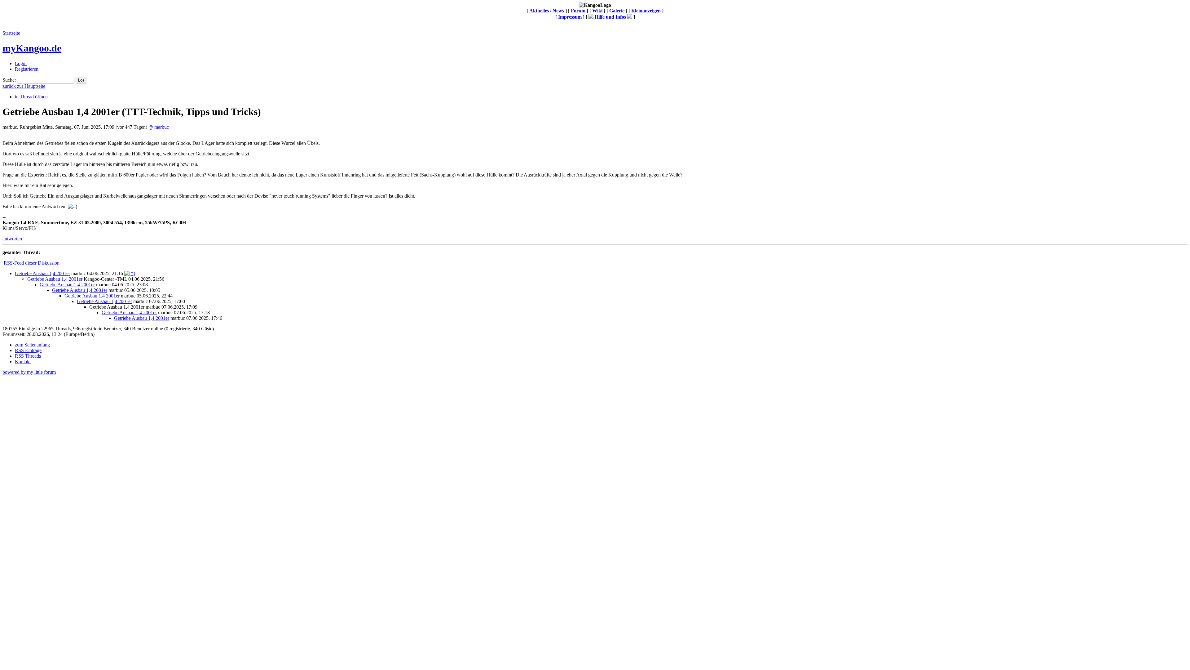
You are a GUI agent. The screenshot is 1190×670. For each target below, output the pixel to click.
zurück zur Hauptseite (23, 86)
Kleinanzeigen (646, 10)
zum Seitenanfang (32, 344)
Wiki (597, 10)
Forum (578, 10)
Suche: (9, 80)
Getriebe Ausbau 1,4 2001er (42, 273)
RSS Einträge (28, 350)
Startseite (11, 33)
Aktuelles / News (546, 10)
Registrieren (26, 69)
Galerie (616, 10)
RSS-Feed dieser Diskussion (32, 263)
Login (21, 63)
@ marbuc (158, 127)
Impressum (570, 17)
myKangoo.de (31, 48)
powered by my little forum (29, 372)
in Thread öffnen (31, 96)
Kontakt (23, 361)
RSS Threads (28, 356)
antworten (12, 238)
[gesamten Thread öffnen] (129, 273)
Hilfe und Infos (610, 17)
